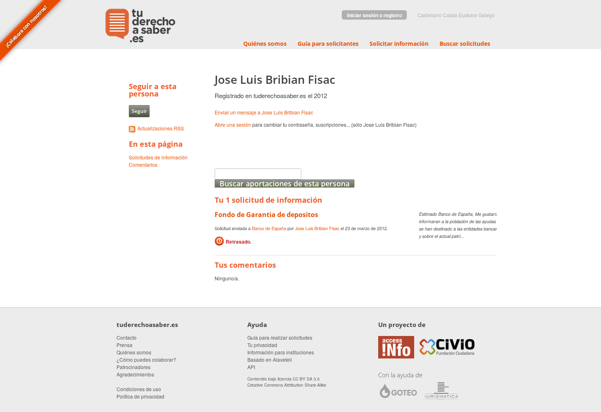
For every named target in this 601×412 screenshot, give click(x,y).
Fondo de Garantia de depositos (266, 214)
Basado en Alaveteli (269, 359)
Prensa (124, 344)
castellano (429, 14)
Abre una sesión (233, 124)
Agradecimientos (135, 374)
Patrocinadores (133, 366)
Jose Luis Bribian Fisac (317, 228)
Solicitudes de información (158, 157)
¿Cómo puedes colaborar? (146, 359)
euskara (468, 14)
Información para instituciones (280, 352)
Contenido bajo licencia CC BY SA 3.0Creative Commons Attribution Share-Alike (286, 382)
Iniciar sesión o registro (374, 15)
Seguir (139, 110)
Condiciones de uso (139, 388)
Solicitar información (399, 43)
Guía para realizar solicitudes (279, 337)
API (251, 366)
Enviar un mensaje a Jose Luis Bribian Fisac (264, 112)
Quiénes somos (265, 43)
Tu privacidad (262, 344)
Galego (486, 14)
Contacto (127, 337)
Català (450, 14)
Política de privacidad (140, 396)
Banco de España (269, 228)
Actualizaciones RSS (160, 128)
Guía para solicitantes (328, 43)
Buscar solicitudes (465, 43)
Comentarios (143, 164)
